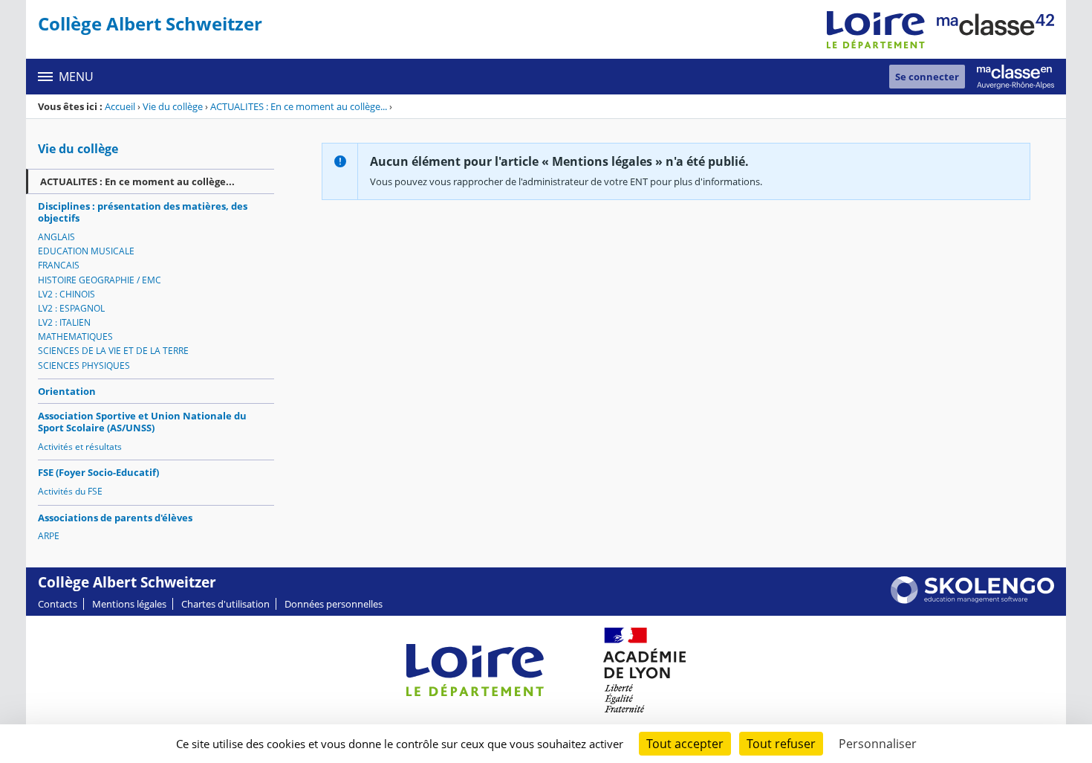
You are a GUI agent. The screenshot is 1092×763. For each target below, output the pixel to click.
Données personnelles (334, 604)
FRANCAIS (58, 265)
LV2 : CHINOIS (66, 294)
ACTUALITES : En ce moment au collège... (298, 106)
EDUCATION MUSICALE (86, 251)
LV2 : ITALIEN (64, 322)
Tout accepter (685, 743)
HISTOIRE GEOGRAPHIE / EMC (99, 280)
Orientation (67, 391)
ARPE (48, 535)
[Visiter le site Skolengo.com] (972, 600)
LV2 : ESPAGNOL (71, 308)
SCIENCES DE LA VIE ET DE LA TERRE (113, 350)
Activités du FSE (70, 491)
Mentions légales (129, 604)
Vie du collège (173, 106)
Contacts (57, 604)
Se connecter (927, 76)
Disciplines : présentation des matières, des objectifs (142, 212)
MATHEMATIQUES (75, 336)
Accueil (120, 106)
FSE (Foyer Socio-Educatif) (98, 472)
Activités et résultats (80, 446)
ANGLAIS (56, 237)
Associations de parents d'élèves (115, 517)
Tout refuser (781, 743)
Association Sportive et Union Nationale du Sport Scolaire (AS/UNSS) (142, 421)
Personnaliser (878, 743)
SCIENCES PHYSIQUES (84, 365)
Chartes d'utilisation (225, 604)
